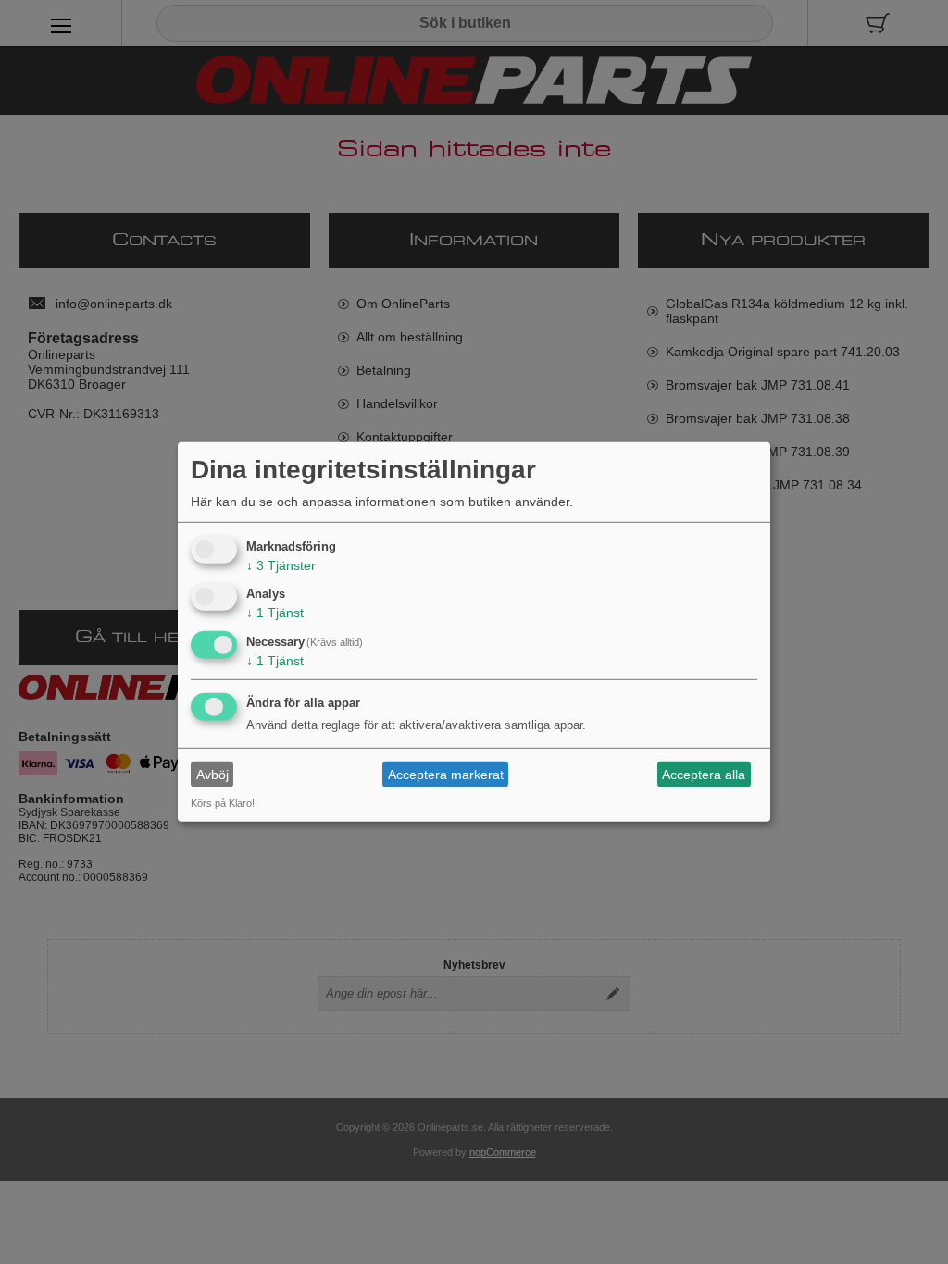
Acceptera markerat (446, 774)
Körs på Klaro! (223, 803)
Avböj (212, 774)
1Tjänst (275, 612)
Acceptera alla (703, 774)
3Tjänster (281, 564)
